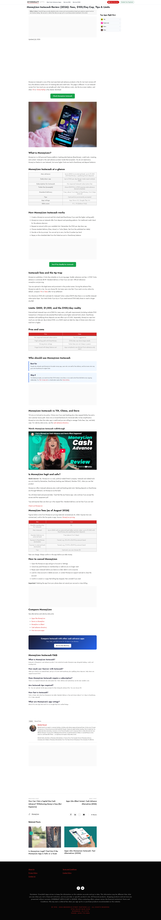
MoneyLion (35, 814)
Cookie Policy (67, 873)
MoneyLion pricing (68, 517)
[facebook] (78, 888)
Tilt (33, 90)
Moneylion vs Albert (37, 624)
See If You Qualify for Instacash (62, 264)
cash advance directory (60, 423)
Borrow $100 (76, 2)
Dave (46, 292)
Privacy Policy (33, 873)
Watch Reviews (114, 2)
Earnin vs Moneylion (37, 621)
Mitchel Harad (42, 725)
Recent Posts (38, 721)
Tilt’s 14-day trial (43, 380)
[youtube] (82, 888)
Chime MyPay (41, 90)
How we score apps (37, 630)
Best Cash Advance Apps (54, 2)
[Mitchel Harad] (33, 728)
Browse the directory (62, 646)
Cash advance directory (39, 627)
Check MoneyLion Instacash (62, 96)
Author (31, 721)
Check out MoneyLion (36, 506)
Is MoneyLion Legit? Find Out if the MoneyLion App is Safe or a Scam (43, 852)
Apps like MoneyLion (38, 618)
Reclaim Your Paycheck (127, 2)
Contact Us (32, 876)
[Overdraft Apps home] (36, 2)
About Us (31, 869)
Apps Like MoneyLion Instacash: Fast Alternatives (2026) (79, 852)
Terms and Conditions (70, 869)
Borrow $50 (67, 2)
